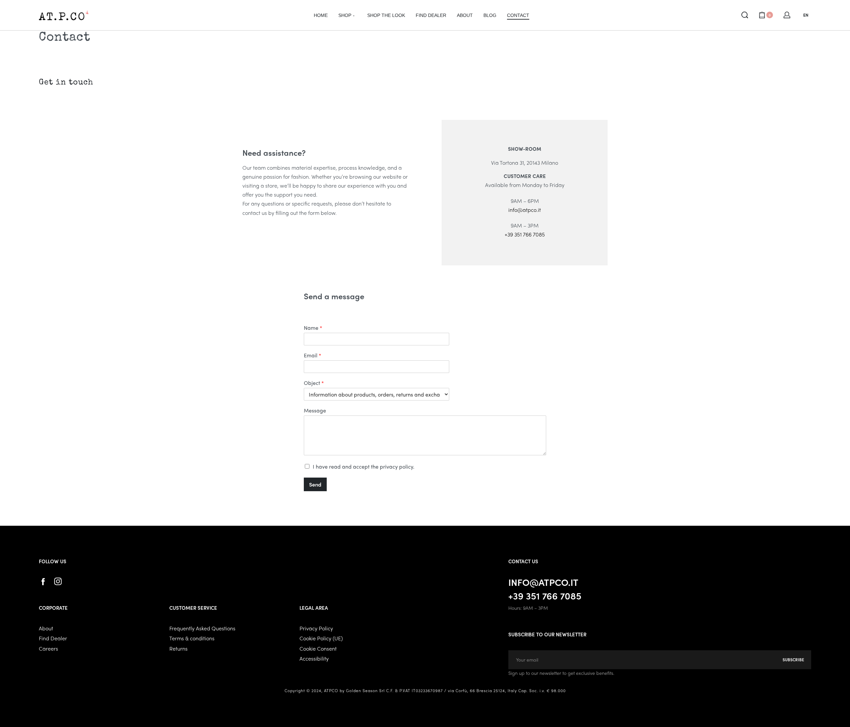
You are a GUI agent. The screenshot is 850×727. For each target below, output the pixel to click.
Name (313, 327)
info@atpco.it (524, 210)
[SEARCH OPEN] (744, 15)
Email (312, 355)
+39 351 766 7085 (525, 234)
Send (315, 484)
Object (314, 383)
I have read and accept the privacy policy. (363, 466)
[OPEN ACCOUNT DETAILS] (787, 15)
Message (315, 410)
